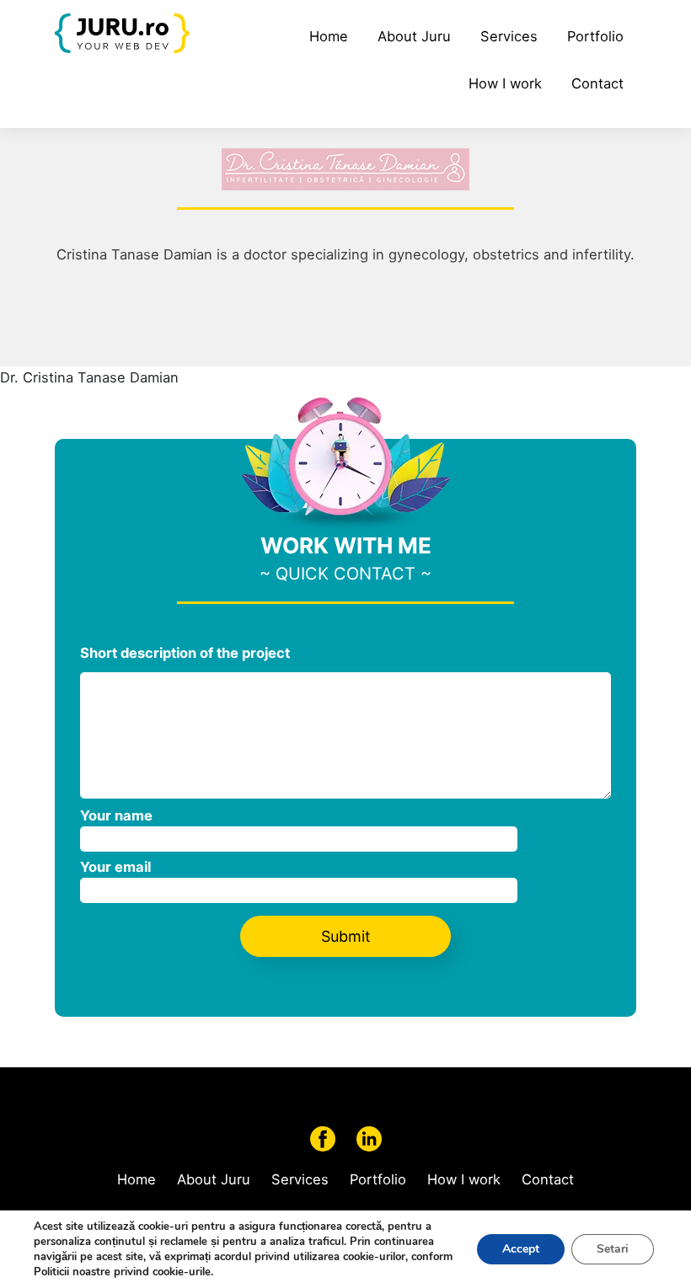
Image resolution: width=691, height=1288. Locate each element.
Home (328, 36)
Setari (613, 1249)
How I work (505, 83)
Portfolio (595, 36)
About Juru (414, 36)
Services (509, 36)
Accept (520, 1249)
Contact (597, 83)
